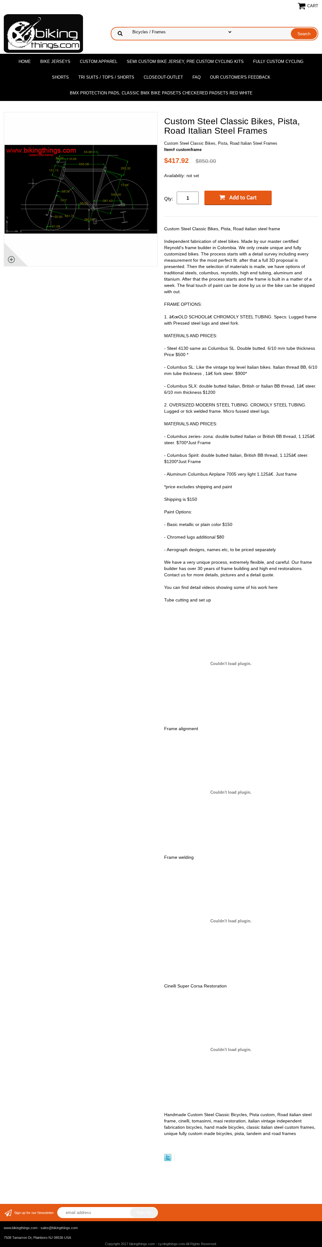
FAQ (196, 77)
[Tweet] (167, 1159)
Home (25, 61)
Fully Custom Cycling (278, 61)
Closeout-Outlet (163, 77)
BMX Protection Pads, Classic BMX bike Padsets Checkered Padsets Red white (161, 93)
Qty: (168, 198)
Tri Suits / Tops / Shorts (106, 77)
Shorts (60, 77)
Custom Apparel (98, 61)
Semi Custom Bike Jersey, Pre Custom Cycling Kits (185, 61)
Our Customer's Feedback (240, 77)
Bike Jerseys (55, 61)
